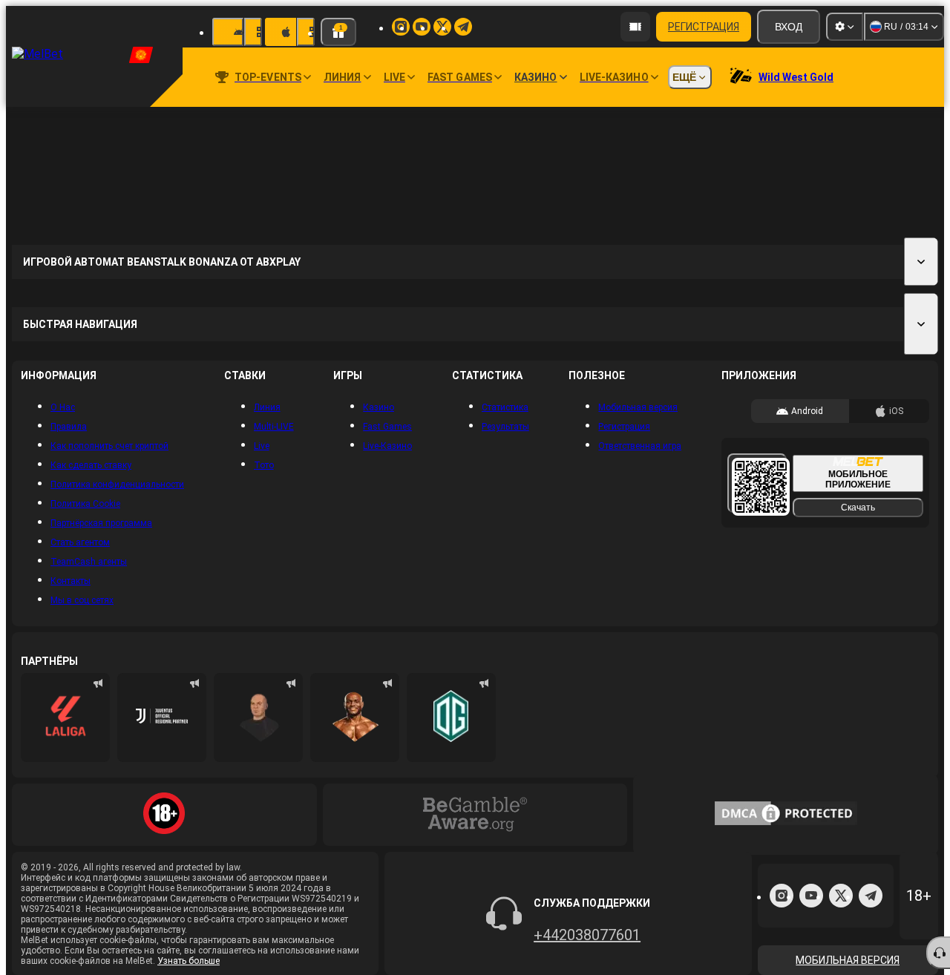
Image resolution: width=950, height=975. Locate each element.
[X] (841, 895)
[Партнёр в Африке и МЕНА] (162, 717)
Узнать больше (188, 961)
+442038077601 (587, 935)
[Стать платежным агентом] (635, 27)
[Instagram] (781, 895)
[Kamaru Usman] (355, 717)
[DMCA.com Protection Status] (785, 814)
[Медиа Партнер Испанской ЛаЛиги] (65, 717)
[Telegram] (870, 895)
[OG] (451, 717)
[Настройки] (844, 27)
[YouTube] (811, 895)
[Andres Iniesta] (258, 717)
